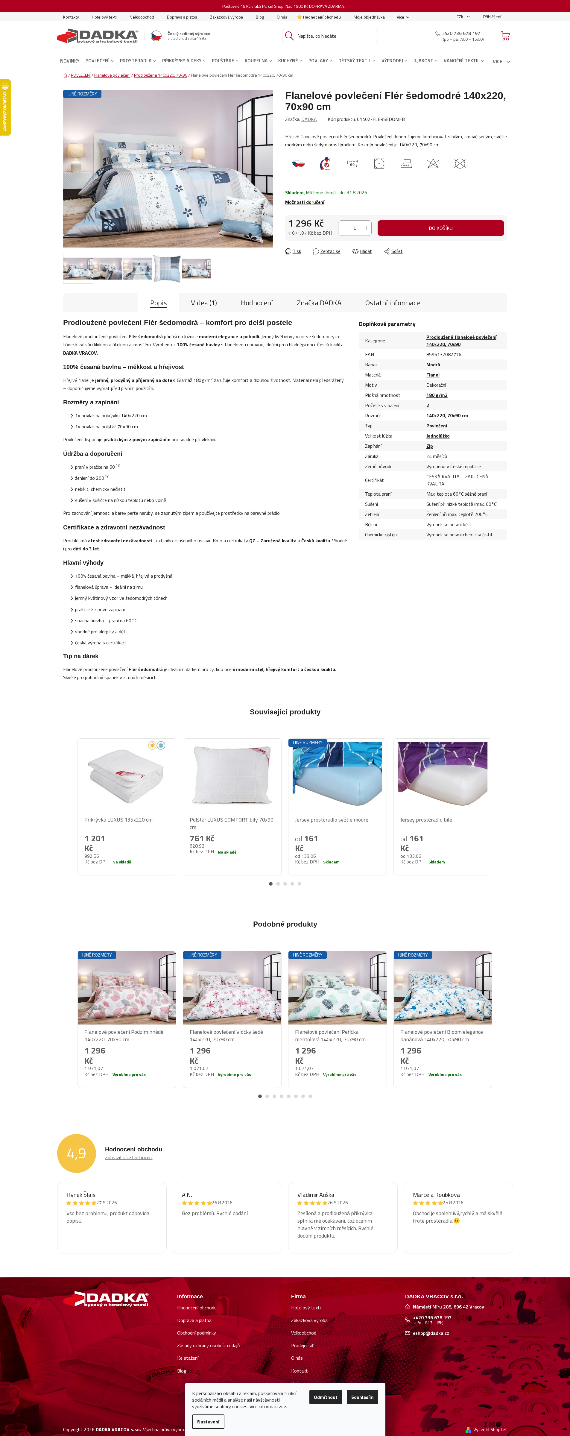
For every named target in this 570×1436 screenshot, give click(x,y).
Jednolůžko (438, 435)
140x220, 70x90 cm (447, 415)
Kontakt (299, 1370)
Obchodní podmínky (196, 1332)
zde (282, 1406)
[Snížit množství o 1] (342, 228)
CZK (460, 16)
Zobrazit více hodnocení (129, 1157)
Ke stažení (187, 1358)
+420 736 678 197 (461, 33)
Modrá (433, 364)
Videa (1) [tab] (204, 302)
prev (68, 815)
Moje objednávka (369, 17)
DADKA (309, 119)
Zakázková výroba (226, 17)
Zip (429, 446)
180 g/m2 (437, 395)
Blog (260, 17)
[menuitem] (69, 60)
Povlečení (436, 425)
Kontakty (71, 17)
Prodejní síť (302, 1345)
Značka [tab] (319, 302)
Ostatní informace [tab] (392, 302)
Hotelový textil (104, 17)
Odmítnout (326, 1397)
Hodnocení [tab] (257, 302)
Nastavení (208, 1421)
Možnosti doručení (304, 202)
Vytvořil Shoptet (490, 1429)
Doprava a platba (182, 17)
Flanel (433, 374)
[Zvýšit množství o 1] (366, 228)
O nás (282, 17)
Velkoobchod (142, 17)
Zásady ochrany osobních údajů (208, 1345)
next (502, 815)
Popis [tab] (158, 302)
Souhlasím (362, 1397)
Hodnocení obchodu (322, 17)
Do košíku (441, 228)
